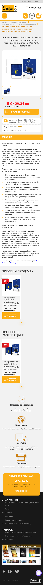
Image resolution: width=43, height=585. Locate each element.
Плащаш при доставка (21, 405)
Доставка (21, 443)
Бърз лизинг (21, 425)
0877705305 (35, 7)
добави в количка (12, 315)
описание (7, 137)
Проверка (22, 463)
